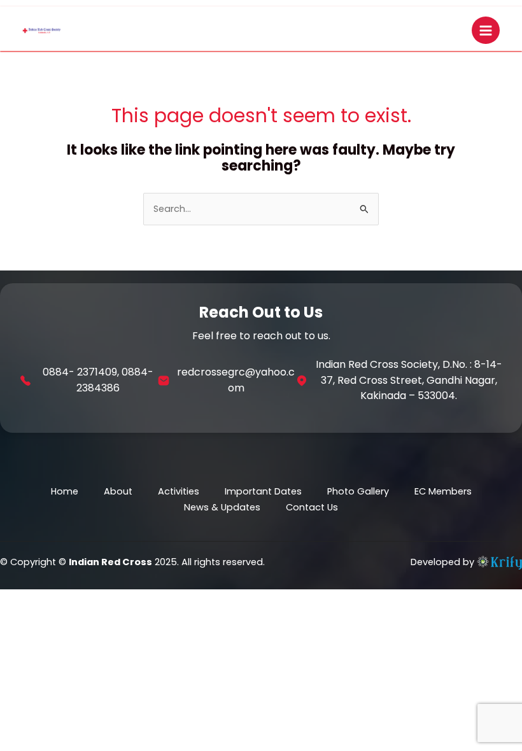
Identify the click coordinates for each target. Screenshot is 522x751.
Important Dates (263, 491)
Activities (178, 491)
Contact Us (312, 507)
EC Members (443, 491)
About (118, 491)
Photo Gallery (358, 491)
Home (64, 491)
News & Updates (222, 507)
